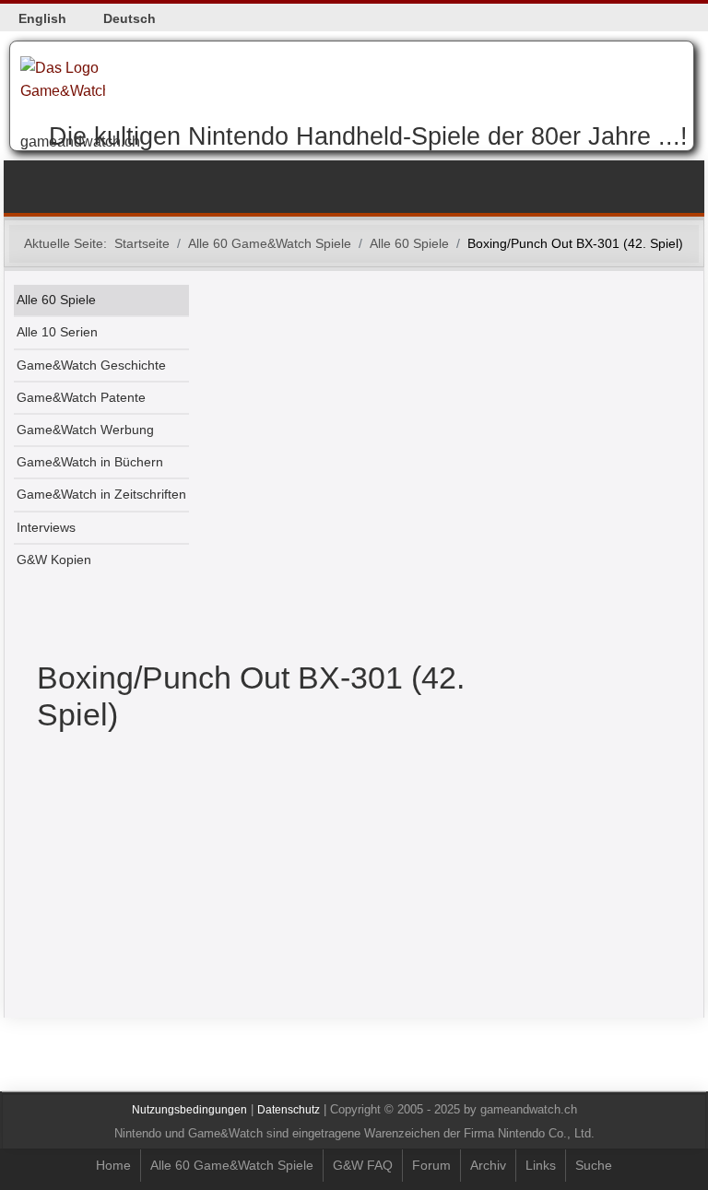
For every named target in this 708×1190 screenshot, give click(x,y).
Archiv (488, 1165)
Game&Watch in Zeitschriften (101, 494)
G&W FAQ (363, 1165)
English (42, 18)
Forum (431, 1165)
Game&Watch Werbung (85, 430)
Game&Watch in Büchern (90, 462)
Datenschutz (288, 1109)
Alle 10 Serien (57, 332)
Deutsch (129, 18)
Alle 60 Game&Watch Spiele (231, 1165)
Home (113, 1165)
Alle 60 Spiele (56, 300)
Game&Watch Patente (81, 398)
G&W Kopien (54, 560)
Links (540, 1165)
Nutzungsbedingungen (189, 1109)
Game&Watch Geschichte (91, 365)
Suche (593, 1165)
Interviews (46, 528)
